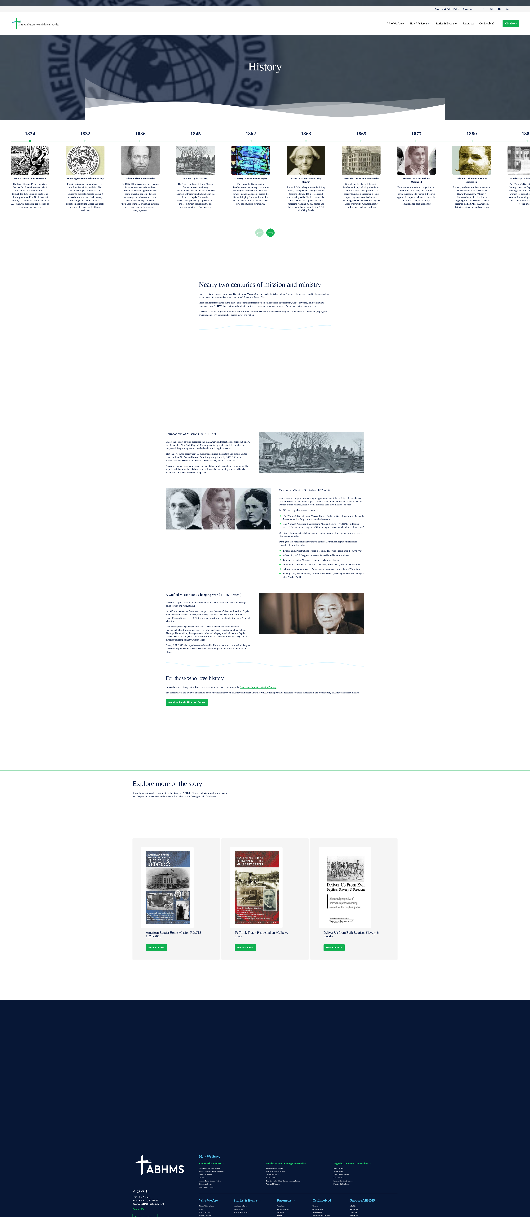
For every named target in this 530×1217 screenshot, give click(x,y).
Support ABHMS (447, 9)
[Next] (270, 232)
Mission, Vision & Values (206, 1206)
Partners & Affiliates (205, 1215)
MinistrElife (280, 1212)
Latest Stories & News (240, 1206)
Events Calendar (238, 1209)
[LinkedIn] (507, 9)
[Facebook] (483, 9)
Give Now (511, 23)
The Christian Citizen (283, 1209)
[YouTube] (499, 9)
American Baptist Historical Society (186, 702)
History (201, 1209)
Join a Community (317, 1209)
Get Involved (486, 23)
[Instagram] (491, 9)
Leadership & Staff (204, 1212)
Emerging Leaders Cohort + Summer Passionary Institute (283, 1181)
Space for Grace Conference (242, 1212)
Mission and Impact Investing (321, 1215)
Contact (468, 9)
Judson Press (280, 1206)
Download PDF (156, 947)
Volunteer (315, 1206)
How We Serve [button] (418, 23)
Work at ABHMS (317, 1212)
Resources (468, 23)
